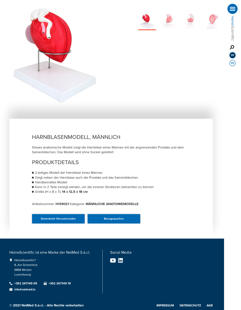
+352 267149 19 (60, 283)
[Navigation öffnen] (232, 9)
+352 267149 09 (25, 283)
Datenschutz (190, 305)
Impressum (165, 305)
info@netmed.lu (24, 289)
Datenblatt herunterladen (58, 218)
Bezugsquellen (114, 218)
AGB (210, 305)
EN (232, 63)
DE (232, 55)
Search (232, 47)
